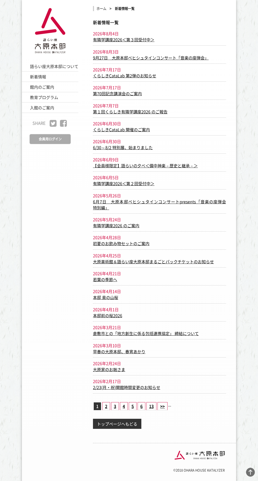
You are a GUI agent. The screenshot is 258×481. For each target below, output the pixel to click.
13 (151, 406)
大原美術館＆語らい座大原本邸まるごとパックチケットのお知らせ (153, 262)
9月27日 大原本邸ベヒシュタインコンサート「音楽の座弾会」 (151, 58)
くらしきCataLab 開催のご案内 (121, 129)
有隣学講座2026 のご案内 (116, 225)
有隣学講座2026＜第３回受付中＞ (123, 40)
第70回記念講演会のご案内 (117, 93)
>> (162, 406)
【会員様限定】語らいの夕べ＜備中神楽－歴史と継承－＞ (145, 166)
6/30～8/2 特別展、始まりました (123, 147)
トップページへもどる (117, 424)
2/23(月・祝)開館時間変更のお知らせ (126, 387)
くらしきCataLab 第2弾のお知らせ (124, 76)
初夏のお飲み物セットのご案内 (121, 243)
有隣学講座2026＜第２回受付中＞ (123, 183)
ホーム (101, 8)
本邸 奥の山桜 (105, 297)
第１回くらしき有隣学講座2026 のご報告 (130, 112)
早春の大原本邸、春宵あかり (119, 351)
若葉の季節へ (105, 279)
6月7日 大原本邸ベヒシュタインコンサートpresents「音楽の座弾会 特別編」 (159, 205)
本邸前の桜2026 (107, 315)
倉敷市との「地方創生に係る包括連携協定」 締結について (146, 333)
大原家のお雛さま (109, 369)
